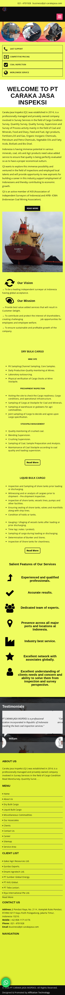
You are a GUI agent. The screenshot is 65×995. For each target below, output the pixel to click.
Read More (32, 208)
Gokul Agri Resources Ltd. (16, 861)
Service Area (9, 846)
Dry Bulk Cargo (11, 804)
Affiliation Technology (39, 992)
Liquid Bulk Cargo (12, 809)
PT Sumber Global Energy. (16, 877)
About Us (8, 799)
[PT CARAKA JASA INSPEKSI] (4, 9)
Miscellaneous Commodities (17, 814)
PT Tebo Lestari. (11, 887)
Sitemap (7, 841)
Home (6, 793)
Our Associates (11, 820)
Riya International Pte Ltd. (16, 892)
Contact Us (9, 830)
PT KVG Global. (10, 882)
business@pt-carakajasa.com (24, 926)
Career (6, 836)
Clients (7, 825)
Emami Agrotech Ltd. (14, 871)
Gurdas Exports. (11, 866)
